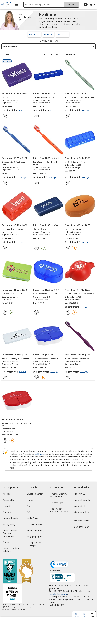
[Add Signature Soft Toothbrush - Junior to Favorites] (5, 183)
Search (71, 4)
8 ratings (86, 242)
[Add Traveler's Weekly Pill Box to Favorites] (36, 116)
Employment (9, 512)
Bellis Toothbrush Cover (12, 229)
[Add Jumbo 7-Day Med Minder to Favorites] (68, 183)
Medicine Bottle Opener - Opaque (79, 294)
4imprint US (79, 493)
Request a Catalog (35, 530)
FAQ (28, 512)
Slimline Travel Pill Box (12, 294)
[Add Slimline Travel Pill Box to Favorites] (5, 312)
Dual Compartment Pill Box (45, 294)
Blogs (29, 506)
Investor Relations (12, 519)
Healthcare (34, 34)
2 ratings (86, 177)
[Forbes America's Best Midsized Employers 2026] (12, 593)
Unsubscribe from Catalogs (11, 550)
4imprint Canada (82, 500)
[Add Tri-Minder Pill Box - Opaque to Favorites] (36, 377)
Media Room (32, 518)
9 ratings (23, 242)
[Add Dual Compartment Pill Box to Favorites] (36, 312)
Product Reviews (34, 524)
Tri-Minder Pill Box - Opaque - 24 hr (16, 424)
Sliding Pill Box (39, 229)
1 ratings (53, 177)
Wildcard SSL (56, 571)
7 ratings (84, 371)
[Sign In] (86, 5)
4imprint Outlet (81, 520)
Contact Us (8, 506)
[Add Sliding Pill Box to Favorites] (36, 248)
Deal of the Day (81, 526)
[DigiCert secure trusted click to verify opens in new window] (60, 564)
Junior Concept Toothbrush (77, 358)
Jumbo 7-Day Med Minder (76, 162)
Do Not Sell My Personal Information (12, 534)
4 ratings (23, 110)
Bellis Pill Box (7, 97)
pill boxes (39, 453)
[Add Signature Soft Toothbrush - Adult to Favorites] (36, 183)
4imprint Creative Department (58, 495)
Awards (30, 500)
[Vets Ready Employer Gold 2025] (26, 571)
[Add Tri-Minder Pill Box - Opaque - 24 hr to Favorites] (5, 440)
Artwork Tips (56, 502)
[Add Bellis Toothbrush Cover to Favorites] (5, 248)
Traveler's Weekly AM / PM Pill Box (17, 358)
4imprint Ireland (81, 512)
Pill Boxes (48, 34)
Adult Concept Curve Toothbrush (79, 97)
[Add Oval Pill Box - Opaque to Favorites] (68, 248)
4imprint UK (79, 506)
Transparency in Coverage (35, 544)
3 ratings (54, 371)
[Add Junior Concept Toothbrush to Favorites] (68, 377)
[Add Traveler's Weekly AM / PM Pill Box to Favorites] (5, 377)
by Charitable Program (59, 510)
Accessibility (8, 500)
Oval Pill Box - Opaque (74, 229)
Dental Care (62, 34)
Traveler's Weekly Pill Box (44, 97)
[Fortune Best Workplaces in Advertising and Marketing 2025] (9, 571)
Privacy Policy (9, 525)
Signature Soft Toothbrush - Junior (14, 163)
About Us (7, 493)
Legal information (58, 593)
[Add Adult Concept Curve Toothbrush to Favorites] (68, 116)
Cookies (7, 543)
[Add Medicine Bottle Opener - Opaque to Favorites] (68, 312)
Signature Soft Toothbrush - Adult (46, 163)
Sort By (54, 54)
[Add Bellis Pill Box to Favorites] (5, 116)
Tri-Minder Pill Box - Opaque (45, 358)
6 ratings (54, 110)
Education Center (35, 493)
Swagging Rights (35, 536)
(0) (92, 5)
